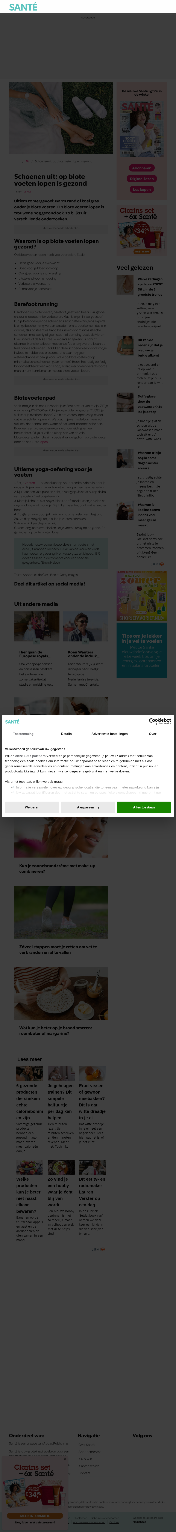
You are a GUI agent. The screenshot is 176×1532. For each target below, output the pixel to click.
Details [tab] (66, 734)
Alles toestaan (144, 807)
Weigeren (32, 807)
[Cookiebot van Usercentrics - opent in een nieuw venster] (152, 721)
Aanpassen (85, 807)
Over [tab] (152, 734)
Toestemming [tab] (23, 734)
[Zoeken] (163, 6)
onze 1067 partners (30, 756)
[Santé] (23, 6)
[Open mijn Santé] (151, 6)
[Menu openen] (137, 6)
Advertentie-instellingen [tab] (109, 734)
